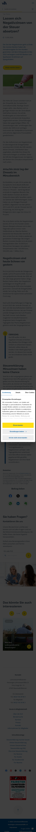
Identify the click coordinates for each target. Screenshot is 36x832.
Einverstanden (18, 425)
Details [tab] (18, 392)
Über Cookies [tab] (29, 392)
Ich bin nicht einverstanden (18, 438)
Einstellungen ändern (17, 431)
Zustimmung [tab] (6, 392)
